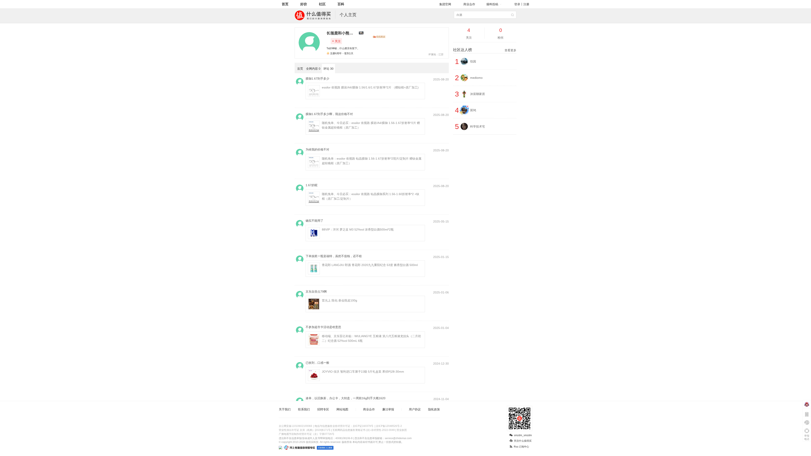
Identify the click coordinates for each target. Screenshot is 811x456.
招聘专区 (323, 409)
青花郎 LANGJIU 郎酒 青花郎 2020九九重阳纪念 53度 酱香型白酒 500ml (370, 265)
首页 (285, 4)
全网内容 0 (313, 68)
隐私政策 (434, 409)
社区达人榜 (484, 50)
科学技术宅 (477, 126)
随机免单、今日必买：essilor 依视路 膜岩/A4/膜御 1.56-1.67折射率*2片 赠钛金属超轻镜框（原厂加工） (371, 125)
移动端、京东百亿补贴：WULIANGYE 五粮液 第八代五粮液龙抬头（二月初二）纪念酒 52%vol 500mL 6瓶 (371, 338)
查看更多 (510, 50)
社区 (322, 4)
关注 (336, 41)
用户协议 (415, 409)
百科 (340, 4)
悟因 (473, 61)
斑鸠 (473, 110)
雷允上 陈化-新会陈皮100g (339, 300)
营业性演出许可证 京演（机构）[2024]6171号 (305, 430)
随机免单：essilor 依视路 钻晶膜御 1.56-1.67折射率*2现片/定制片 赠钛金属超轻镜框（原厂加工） (371, 161)
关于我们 (285, 409)
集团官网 (445, 4)
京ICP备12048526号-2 (389, 426)
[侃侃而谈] (379, 36)
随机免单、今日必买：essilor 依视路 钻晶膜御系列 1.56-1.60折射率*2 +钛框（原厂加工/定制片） (370, 196)
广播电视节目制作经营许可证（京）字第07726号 (306, 434)
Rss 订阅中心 (521, 446)
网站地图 (342, 409)
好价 (303, 4)
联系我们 (304, 409)
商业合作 (469, 4)
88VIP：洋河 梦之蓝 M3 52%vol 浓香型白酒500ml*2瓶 (358, 229)
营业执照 (402, 430)
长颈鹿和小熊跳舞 (342, 33)
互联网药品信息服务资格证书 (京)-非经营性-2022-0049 (363, 430)
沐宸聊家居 (477, 94)
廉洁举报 (388, 409)
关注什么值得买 (523, 440)
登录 (517, 4)
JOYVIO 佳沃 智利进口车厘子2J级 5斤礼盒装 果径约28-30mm (363, 371)
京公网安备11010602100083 (295, 426)
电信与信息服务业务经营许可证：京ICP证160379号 (344, 426)
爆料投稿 (492, 4)
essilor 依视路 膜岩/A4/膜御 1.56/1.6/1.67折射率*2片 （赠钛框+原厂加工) (370, 87)
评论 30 (328, 68)
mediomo (476, 77)
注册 (526, 4)
